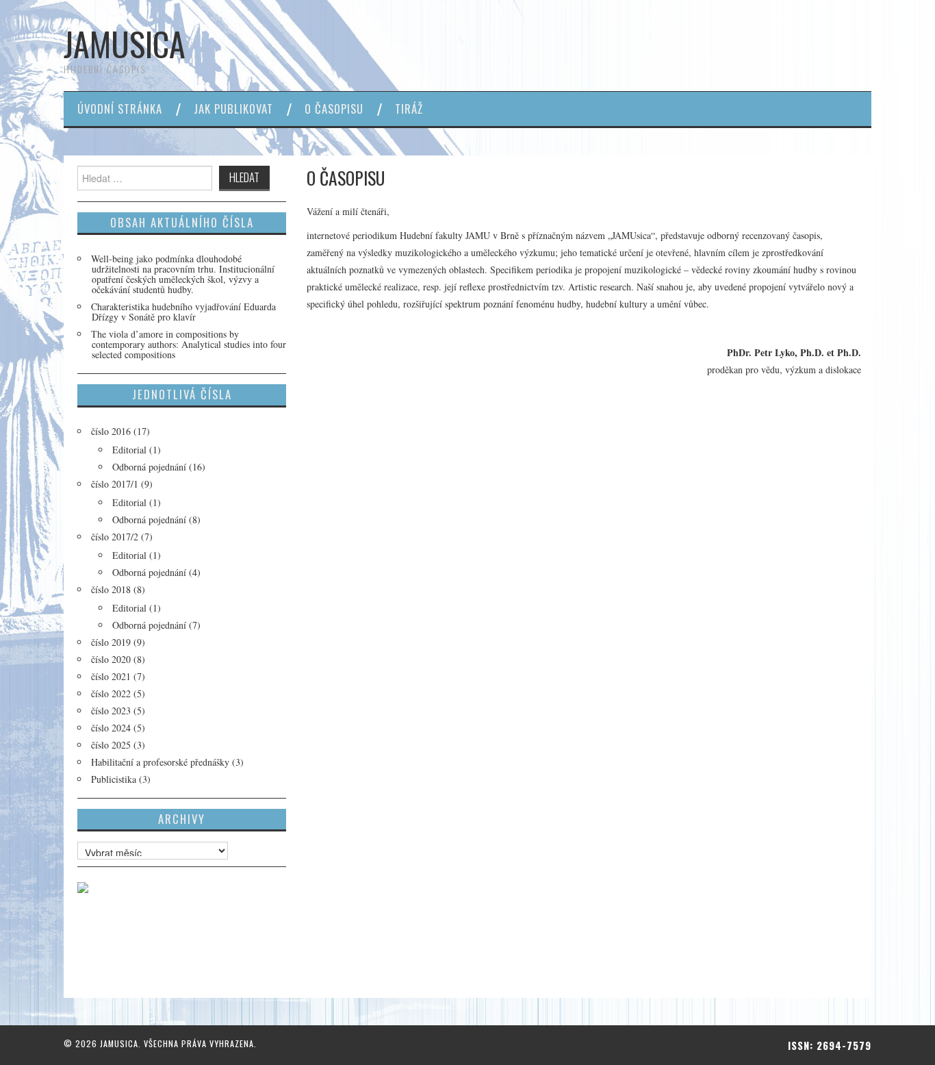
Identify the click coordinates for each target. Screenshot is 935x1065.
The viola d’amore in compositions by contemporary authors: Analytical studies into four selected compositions (188, 344)
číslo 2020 (111, 659)
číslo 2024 (111, 727)
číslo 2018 (111, 589)
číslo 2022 (111, 693)
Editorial (129, 449)
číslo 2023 (111, 710)
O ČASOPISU (334, 108)
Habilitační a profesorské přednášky (160, 761)
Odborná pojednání (149, 466)
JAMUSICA (124, 43)
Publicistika (113, 779)
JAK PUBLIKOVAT (233, 108)
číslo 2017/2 (114, 536)
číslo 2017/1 (114, 483)
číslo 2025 (111, 744)
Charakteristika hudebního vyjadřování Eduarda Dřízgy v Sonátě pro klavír (183, 311)
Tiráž (409, 108)
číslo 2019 (111, 642)
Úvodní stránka (119, 108)
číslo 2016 (111, 431)
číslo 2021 (111, 676)
